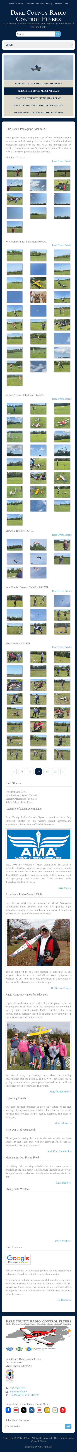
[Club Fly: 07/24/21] (14, 171)
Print (66, 3)
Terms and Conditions (34, 3)
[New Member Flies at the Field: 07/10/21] (14, 255)
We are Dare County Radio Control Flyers (38, 112)
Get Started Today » (61, 988)
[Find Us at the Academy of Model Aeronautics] (31, 1410)
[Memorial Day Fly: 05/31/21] (14, 544)
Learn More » (64, 887)
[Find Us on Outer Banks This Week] (47, 1410)
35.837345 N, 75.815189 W (24, 1395)
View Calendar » (62, 1123)
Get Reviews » (64, 1299)
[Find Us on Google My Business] (55, 1410)
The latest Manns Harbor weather (39, 1234)
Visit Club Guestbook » (59, 1151)
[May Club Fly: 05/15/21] (14, 657)
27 (47, 771)
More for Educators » (60, 1091)
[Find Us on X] (24, 1410)
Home (11, 3)
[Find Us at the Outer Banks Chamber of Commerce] (10, 1374)
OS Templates (45, 1446)
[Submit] (68, 1426)
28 (55, 771)
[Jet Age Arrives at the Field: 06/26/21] (14, 408)
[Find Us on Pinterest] (39, 1410)
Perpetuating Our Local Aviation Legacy (38, 83)
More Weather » (63, 1240)
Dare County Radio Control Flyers (38, 15)
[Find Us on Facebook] (8, 1410)
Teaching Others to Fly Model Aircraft (38, 98)
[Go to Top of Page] (39, 1335)
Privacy (49, 3)
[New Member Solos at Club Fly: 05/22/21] (14, 601)
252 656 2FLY (17, 1388)
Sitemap (58, 3)
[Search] (58, 34)
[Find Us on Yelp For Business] (62, 1410)
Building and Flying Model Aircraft (38, 90)
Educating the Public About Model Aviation (39, 105)
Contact (19, 3)
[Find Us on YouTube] (16, 1410)
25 (30, 771)
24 (21, 771)
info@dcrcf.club (18, 1391)
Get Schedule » (63, 1182)
